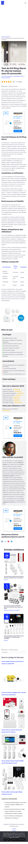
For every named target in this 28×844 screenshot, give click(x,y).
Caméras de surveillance (14, 610)
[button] (9, 86)
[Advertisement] (14, 20)
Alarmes (6, 579)
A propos (14, 828)
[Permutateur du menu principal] (25, 2)
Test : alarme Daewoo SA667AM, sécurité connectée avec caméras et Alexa (13, 607)
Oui (5, 839)
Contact (14, 830)
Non (9, 839)
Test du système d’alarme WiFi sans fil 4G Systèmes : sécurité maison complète (13, 637)
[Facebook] (2, 541)
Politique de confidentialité (18, 839)
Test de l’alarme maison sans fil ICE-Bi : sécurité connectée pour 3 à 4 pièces (14, 577)
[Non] (26, 836)
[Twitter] (5, 541)
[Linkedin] (11, 541)
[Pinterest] (8, 541)
